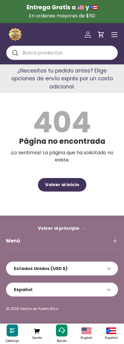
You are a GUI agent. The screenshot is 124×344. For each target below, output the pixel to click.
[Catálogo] (12, 330)
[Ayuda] (61, 330)
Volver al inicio (62, 185)
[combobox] (62, 53)
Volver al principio (59, 228)
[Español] (111, 330)
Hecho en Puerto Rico (39, 308)
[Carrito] (37, 330)
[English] (86, 330)
